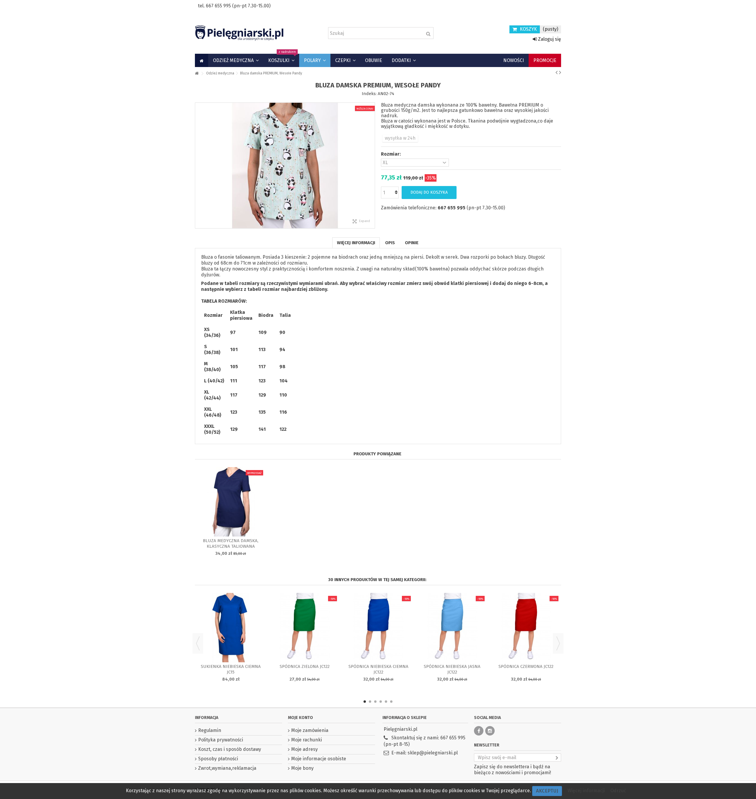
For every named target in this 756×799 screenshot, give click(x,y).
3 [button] (375, 701)
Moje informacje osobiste (318, 759)
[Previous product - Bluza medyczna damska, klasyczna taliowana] (556, 72)
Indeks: (369, 93)
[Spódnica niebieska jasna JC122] (452, 627)
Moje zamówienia (309, 730)
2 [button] (370, 701)
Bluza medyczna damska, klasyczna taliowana (230, 543)
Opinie (411, 242)
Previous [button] (198, 643)
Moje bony (302, 768)
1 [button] (365, 701)
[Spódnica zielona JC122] (304, 627)
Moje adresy (304, 749)
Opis (390, 242)
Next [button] (558, 643)
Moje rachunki (306, 740)
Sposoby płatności (218, 759)
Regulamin (209, 730)
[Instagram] (490, 731)
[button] (235, 60)
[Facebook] (478, 731)
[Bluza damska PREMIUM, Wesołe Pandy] (285, 165)
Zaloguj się (549, 39)
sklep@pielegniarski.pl (433, 753)
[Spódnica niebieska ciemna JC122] (378, 627)
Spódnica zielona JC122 (305, 666)
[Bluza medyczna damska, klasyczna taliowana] (230, 502)
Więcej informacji (356, 242)
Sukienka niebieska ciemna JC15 (231, 669)
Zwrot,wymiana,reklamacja (227, 768)
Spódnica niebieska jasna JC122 (452, 669)
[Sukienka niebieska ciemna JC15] (230, 627)
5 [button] (386, 701)
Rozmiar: (391, 154)
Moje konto (300, 717)
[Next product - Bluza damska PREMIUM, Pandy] (560, 72)
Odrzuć (618, 790)
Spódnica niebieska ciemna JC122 (378, 669)
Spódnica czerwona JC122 (525, 666)
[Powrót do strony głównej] (196, 73)
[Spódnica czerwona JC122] (525, 627)
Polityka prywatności (220, 740)
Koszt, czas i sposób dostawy (229, 749)
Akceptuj (547, 791)
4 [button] (380, 701)
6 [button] (391, 701)
